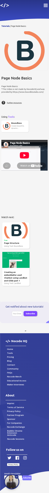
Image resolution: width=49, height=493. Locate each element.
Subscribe (30, 314)
